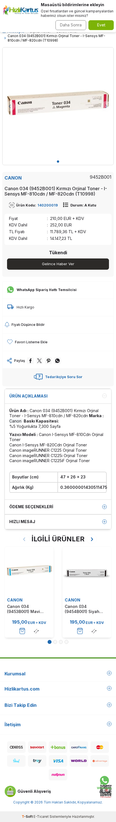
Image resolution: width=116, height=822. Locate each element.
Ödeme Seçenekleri (31, 506)
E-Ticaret (41, 816)
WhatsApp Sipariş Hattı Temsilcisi (47, 290)
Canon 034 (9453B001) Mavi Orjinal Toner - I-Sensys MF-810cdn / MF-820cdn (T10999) (27, 609)
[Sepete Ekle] (22, 631)
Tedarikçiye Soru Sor (63, 377)
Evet (101, 24)
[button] (58, 161)
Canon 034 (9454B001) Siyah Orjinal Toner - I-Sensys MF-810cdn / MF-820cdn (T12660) (85, 609)
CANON (13, 178)
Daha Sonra (71, 24)
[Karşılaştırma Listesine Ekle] (36, 631)
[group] (58, 102)
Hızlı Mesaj (22, 521)
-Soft (28, 816)
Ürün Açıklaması (28, 396)
